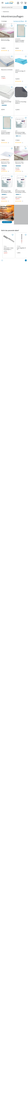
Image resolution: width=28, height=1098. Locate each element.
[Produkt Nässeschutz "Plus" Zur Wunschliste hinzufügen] (25, 148)
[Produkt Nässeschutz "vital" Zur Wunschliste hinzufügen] (11, 148)
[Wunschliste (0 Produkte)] (22, 3)
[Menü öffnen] (2, 2)
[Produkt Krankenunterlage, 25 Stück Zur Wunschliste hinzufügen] (25, 56)
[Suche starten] (25, 7)
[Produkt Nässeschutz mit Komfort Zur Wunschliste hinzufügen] (11, 56)
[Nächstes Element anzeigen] (26, 260)
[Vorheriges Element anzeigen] (2, 260)
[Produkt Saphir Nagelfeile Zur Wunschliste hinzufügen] (25, 235)
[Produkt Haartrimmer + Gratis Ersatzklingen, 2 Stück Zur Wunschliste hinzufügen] (12, 235)
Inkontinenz (6, 11)
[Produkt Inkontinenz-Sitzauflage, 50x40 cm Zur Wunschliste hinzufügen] (25, 87)
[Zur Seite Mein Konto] (18, 3)
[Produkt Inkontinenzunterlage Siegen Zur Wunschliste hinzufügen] (11, 87)
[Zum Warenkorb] (25, 3)
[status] (12, 7)
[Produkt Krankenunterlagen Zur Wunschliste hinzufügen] (25, 26)
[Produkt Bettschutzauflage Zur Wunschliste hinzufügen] (11, 26)
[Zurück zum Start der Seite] (26, 1087)
